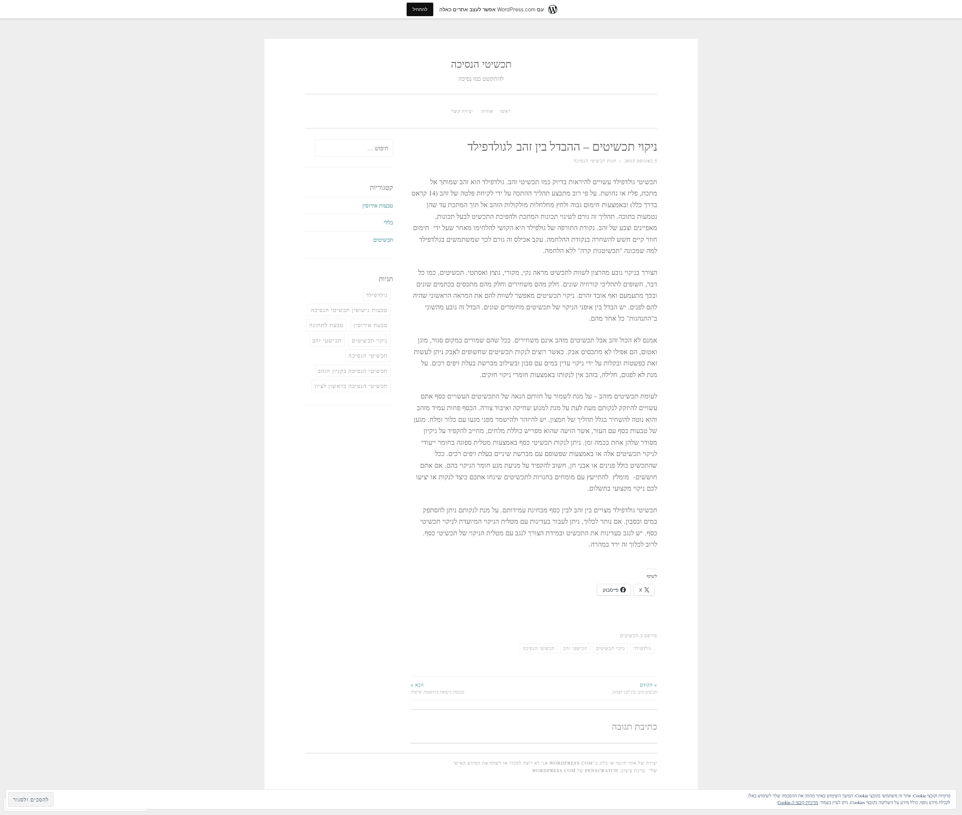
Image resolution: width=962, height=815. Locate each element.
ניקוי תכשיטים (610, 648)
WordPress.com (554, 770)
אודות (487, 111)
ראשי (505, 111)
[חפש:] (354, 148)
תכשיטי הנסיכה (481, 64)
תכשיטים (629, 635)
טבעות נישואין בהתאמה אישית (437, 688)
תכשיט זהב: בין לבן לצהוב (634, 688)
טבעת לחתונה (326, 325)
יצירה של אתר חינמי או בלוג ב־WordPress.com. (602, 763)
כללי (388, 222)
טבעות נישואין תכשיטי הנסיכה (349, 310)
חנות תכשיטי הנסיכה (594, 161)
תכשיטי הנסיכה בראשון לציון (351, 385)
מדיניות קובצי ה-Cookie (797, 802)
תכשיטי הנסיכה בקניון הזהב (352, 370)
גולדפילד (643, 648)
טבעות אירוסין (377, 205)
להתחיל (420, 9)
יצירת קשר (462, 111)
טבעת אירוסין (370, 325)
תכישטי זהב (575, 648)
